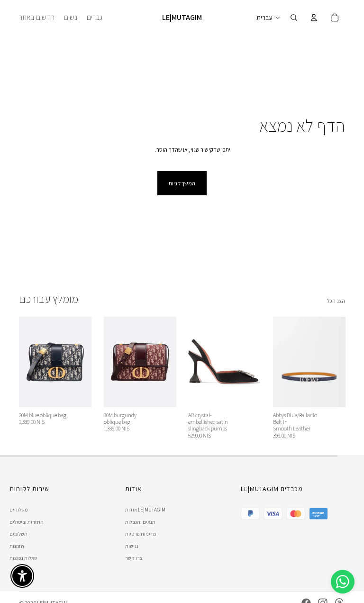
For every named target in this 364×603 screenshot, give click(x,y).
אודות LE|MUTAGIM (145, 509)
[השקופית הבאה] (81, 361)
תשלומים (18, 533)
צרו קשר (134, 558)
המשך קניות (182, 183)
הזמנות (16, 546)
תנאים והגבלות (140, 522)
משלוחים (18, 509)
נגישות (131, 546)
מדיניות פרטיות (140, 533)
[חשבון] (313, 17)
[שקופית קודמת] (29, 361)
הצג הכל (336, 300)
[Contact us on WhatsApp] (343, 582)
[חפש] (293, 17)
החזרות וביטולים (26, 522)
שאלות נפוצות (23, 558)
